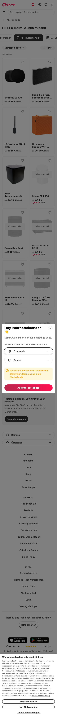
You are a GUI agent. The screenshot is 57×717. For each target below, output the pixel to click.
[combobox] (28, 351)
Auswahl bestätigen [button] (28, 387)
